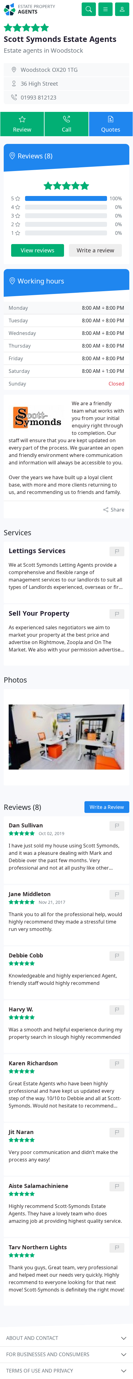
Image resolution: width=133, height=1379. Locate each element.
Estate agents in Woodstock (43, 50)
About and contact (32, 1338)
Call (66, 129)
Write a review (95, 250)
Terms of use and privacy (39, 1370)
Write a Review (107, 807)
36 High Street (39, 83)
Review (22, 129)
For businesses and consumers (47, 1354)
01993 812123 (38, 97)
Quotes (110, 129)
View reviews (37, 250)
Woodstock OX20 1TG (49, 69)
